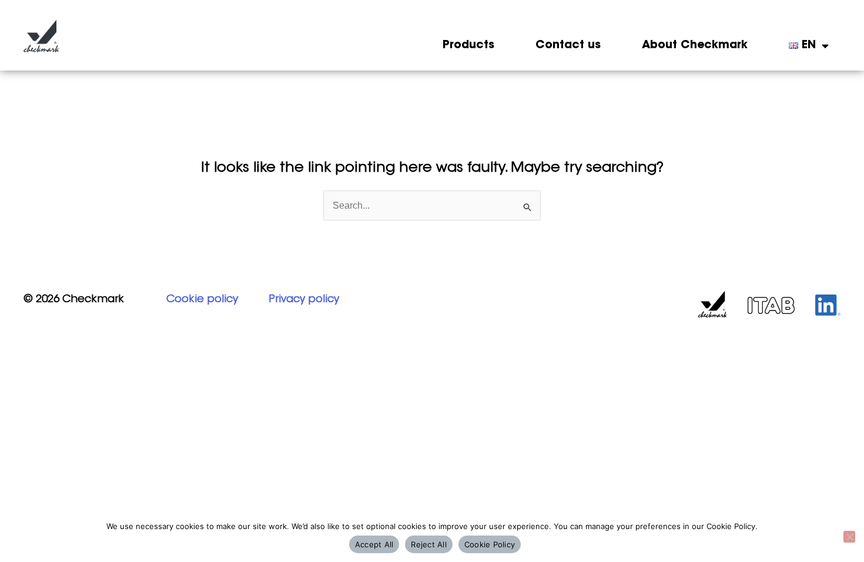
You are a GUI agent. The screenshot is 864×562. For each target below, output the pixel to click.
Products (468, 45)
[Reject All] (849, 537)
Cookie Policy (489, 544)
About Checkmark (695, 45)
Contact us (568, 45)
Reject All (429, 544)
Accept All (374, 544)
